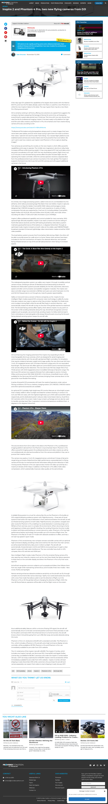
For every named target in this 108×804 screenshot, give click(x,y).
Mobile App (32, 780)
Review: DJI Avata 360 (89, 741)
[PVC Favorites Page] (101, 22)
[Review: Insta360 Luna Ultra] (79, 40)
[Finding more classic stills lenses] (79, 54)
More (89, 3)
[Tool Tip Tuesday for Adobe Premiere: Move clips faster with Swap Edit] (79, 80)
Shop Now (31, 35)
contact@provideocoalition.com (14, 780)
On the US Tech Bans (11, 741)
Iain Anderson (14, 743)
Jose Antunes (21, 54)
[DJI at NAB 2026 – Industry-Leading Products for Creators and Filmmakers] (67, 726)
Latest (31, 3)
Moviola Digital (59, 788)
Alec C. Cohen (66, 739)
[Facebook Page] (90, 765)
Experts (83, 3)
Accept (87, 799)
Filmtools (58, 777)
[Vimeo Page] (104, 765)
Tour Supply (58, 782)
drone (29, 671)
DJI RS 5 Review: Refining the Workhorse (40, 741)
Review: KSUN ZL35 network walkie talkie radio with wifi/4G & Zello (91, 49)
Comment (66, 54)
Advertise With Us (34, 777)
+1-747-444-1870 (9, 777)
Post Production (57, 3)
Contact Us (32, 790)
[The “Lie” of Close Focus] (79, 87)
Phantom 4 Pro (46, 671)
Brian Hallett (39, 744)
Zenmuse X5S (58, 671)
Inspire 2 (36, 671)
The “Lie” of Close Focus (90, 88)
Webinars (32, 788)
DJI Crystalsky (21, 671)
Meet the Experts (34, 785)
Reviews (76, 3)
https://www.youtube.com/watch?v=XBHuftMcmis (28, 127)
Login (68, 682)
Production (45, 3)
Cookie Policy (60, 800)
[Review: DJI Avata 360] (93, 728)
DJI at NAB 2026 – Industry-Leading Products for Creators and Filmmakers (67, 737)
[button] (104, 791)
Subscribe (99, 3)
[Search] (105, 3)
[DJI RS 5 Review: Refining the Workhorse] (41, 728)
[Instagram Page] (97, 765)
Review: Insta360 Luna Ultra (91, 41)
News (37, 3)
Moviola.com (59, 785)
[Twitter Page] (94, 765)
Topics (31, 782)
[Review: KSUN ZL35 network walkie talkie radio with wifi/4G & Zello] (79, 47)
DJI (13, 671)
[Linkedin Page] (101, 765)
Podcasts (68, 3)
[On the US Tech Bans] (15, 728)
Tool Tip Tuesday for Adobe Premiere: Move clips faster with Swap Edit (91, 82)
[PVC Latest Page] (101, 62)
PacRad (57, 780)
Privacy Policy (51, 800)
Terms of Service (41, 800)
